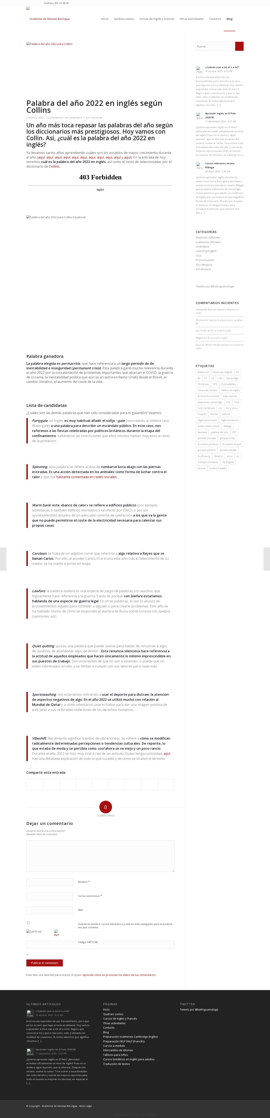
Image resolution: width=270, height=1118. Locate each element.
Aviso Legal (85, 1105)
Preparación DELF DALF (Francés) (123, 1041)
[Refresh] (56, 935)
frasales (202, 414)
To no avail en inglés (221, 330)
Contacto (109, 1027)
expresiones (230, 396)
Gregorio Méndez (204, 344)
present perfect (207, 450)
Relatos (218, 456)
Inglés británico (229, 420)
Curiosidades (228, 384)
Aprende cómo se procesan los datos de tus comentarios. (119, 975)
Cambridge (232, 378)
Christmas (203, 384)
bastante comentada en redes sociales (86, 477)
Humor (214, 414)
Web (80, 909)
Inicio (106, 1009)
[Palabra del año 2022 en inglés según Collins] (100, 70)
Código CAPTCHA (88, 942)
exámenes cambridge (210, 402)
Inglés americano (207, 420)
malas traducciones (209, 426)
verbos (201, 468)
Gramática (202, 246)
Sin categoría (204, 264)
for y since (232, 408)
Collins (54, 166)
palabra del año (219, 432)
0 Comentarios (54, 117)
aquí (41, 157)
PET (234, 432)
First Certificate (206, 408)
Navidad (202, 432)
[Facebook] (34, 3)
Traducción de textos (116, 1064)
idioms (226, 414)
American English (222, 372)
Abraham (200, 320)
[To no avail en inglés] (266, 559)
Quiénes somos (113, 1014)
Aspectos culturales (208, 237)
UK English (228, 462)
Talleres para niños (115, 1055)
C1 (205, 378)
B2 (199, 378)
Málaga (227, 426)
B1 (237, 372)
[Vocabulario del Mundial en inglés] (3, 559)
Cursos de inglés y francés (120, 1018)
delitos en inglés (230, 390)
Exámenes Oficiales (208, 242)
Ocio (198, 255)
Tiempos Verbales (208, 462)
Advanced (203, 372)
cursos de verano (207, 390)
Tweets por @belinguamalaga (215, 286)
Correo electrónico (90, 896)
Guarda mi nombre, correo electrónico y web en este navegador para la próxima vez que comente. (125, 925)
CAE (220, 378)
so (237, 456)
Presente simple (232, 444)
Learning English (206, 251)
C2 (212, 378)
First (236, 402)
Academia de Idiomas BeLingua (59, 1105)
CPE (215, 384)
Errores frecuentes (208, 396)
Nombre (84, 882)
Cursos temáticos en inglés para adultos (129, 1059)
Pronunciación (205, 260)
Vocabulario (75, 117)
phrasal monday (207, 438)
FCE (228, 402)
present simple (228, 450)
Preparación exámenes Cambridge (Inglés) (130, 1037)
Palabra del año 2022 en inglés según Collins (94, 106)
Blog (106, 1032)
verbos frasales (218, 468)
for (220, 408)
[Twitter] (27, 3)
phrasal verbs (227, 438)
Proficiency (204, 456)
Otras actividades (114, 1023)
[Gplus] (40, 3)
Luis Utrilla (96, 117)
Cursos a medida (114, 1046)
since (229, 456)
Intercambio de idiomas (118, 1050)
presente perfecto (208, 444)
